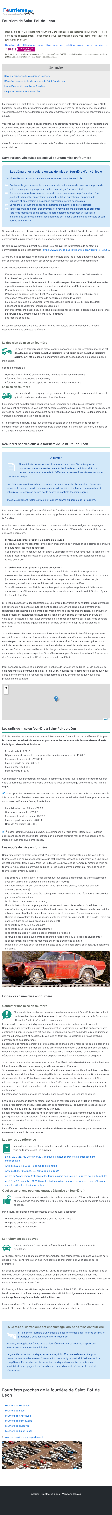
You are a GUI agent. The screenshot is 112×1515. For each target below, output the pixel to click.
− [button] (6, 692)
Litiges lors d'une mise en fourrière (22, 91)
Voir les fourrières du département (24, 1437)
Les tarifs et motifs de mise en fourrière (24, 86)
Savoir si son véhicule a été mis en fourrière (27, 76)
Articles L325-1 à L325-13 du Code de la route (31, 1165)
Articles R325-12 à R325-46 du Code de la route (32, 1170)
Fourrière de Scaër (15, 1410)
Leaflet (106, 719)
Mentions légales (71, 1493)
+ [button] (6, 687)
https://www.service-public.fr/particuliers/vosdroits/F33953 (76, 249)
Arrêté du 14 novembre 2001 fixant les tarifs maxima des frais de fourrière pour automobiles (56, 1176)
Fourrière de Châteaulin (18, 1415)
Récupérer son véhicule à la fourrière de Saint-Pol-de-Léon (35, 81)
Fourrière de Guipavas (17, 1425)
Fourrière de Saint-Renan (18, 1430)
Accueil (35, 1493)
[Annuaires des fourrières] (18, 12)
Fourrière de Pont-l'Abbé (18, 1420)
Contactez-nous (50, 1493)
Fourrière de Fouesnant (17, 1405)
